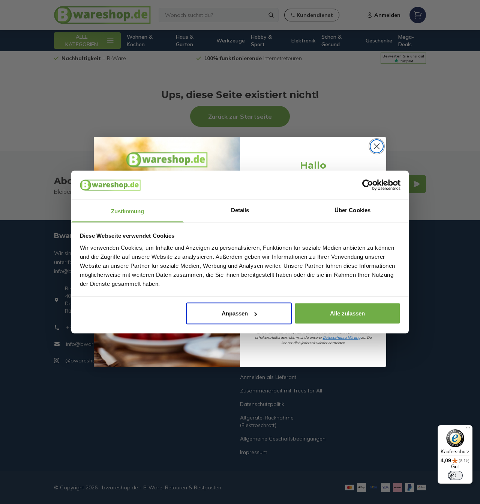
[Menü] (468, 429)
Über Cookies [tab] (352, 210)
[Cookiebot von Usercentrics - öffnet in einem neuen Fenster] (367, 185)
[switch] (455, 475)
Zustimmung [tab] (127, 211)
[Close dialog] (376, 146)
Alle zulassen (347, 313)
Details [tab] (240, 210)
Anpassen (235, 313)
